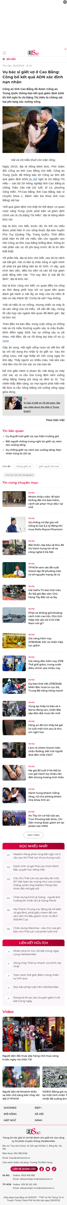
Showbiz (10, 1107)
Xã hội (39, 1114)
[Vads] (65, 48)
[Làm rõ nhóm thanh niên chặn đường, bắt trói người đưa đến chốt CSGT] (14, 750)
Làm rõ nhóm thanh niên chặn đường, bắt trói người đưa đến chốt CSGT (45, 751)
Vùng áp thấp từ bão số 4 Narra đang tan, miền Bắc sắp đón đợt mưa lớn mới (44, 710)
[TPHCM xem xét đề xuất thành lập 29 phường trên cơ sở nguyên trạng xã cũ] (14, 570)
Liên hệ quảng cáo (24, 1169)
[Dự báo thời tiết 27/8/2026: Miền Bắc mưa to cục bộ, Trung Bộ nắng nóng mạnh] (14, 686)
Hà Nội (6, 1175)
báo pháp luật (27, 986)
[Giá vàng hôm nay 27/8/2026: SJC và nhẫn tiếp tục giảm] (14, 641)
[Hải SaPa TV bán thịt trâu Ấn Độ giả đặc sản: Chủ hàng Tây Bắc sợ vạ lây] (14, 592)
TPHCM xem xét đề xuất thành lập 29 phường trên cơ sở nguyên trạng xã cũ (44, 571)
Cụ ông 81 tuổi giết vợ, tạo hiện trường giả (32, 436)
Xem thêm (33, 835)
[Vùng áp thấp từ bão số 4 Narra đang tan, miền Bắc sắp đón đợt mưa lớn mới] (14, 708)
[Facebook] (41, 1168)
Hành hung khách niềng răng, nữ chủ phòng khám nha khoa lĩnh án (45, 796)
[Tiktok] (54, 1168)
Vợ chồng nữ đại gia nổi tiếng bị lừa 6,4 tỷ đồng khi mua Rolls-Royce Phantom (45, 526)
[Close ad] (65, 2)
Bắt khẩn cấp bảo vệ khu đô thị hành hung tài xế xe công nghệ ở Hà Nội (46, 549)
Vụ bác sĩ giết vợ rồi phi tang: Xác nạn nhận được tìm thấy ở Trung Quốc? (42, 407)
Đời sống (10, 1114)
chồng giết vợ (23, 466)
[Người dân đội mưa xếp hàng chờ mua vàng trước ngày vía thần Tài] (33, 1034)
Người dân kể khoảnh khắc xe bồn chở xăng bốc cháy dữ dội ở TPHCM (20, 1095)
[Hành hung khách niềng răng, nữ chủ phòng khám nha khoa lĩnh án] (14, 795)
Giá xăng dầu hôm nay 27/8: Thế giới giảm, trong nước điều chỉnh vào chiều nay (46, 665)
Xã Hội (11, 59)
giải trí (52, 997)
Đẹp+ (38, 1107)
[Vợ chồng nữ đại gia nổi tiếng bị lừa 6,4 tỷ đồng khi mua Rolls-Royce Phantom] (14, 524)
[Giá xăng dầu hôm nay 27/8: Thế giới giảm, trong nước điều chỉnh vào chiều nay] (14, 663)
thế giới (31, 974)
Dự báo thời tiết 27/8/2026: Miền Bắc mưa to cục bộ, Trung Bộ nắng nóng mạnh (45, 687)
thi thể (32, 179)
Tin (25, 399)
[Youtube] (47, 1168)
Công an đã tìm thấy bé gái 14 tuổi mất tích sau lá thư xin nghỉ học (45, 729)
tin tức (31, 950)
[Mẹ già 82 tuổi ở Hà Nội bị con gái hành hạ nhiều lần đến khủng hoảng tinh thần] (14, 773)
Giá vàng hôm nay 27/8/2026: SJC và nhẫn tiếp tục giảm (45, 642)
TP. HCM (6, 1184)
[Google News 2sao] (19, 476)
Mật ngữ (10, 1120)
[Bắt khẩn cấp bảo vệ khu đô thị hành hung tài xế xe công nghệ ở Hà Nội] (14, 547)
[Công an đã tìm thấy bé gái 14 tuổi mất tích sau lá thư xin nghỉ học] (14, 727)
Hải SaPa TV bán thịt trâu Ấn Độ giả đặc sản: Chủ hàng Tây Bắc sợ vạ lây (44, 594)
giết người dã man (49, 466)
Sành (38, 1120)
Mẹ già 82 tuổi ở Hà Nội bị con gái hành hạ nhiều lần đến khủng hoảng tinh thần (46, 774)
